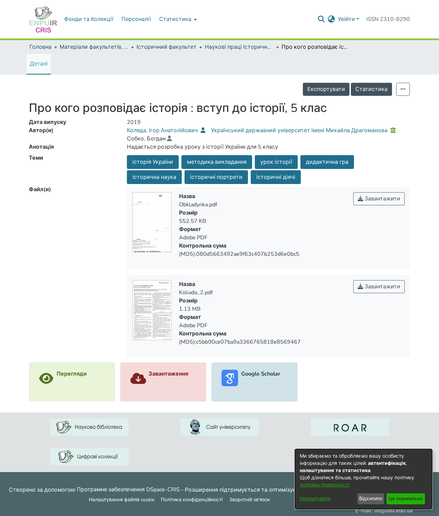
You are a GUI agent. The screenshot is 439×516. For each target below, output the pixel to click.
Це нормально (405, 498)
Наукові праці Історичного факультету (239, 47)
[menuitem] (177, 19)
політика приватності (324, 485)
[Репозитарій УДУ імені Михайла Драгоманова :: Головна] (43, 19)
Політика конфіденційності (192, 499)
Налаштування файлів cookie (121, 499)
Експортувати (326, 89)
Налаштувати (315, 498)
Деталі (39, 64)
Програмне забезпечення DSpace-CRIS (128, 489)
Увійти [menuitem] (346, 19)
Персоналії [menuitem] (136, 19)
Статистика (371, 89)
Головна (40, 47)
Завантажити (381, 199)
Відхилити (370, 498)
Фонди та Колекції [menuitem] (88, 19)
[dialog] (363, 479)
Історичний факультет (167, 47)
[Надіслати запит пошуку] (321, 19)
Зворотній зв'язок (249, 499)
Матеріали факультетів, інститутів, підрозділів (94, 47)
